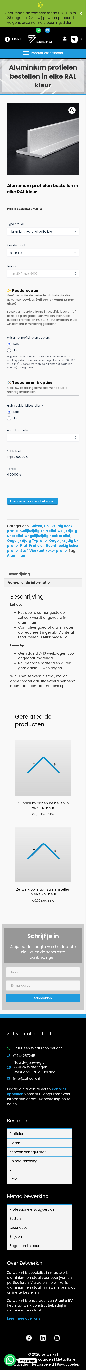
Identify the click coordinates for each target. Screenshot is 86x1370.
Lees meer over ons (23, 1318)
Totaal (11, 469)
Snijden (15, 1236)
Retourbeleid (43, 1364)
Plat (23, 545)
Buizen (36, 526)
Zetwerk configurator (27, 1152)
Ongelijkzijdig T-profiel (27, 540)
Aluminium (16, 555)
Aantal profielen (18, 430)
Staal (13, 1179)
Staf (24, 550)
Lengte (12, 266)
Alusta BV (64, 1300)
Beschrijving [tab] (19, 574)
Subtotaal (14, 451)
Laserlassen (19, 1227)
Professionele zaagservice (32, 1209)
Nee (16, 344)
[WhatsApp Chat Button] (10, 1360)
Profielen (37, 545)
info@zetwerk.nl (26, 1078)
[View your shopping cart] (74, 39)
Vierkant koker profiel (48, 550)
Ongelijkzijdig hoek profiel (47, 535)
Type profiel (15, 224)
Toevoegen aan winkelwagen (32, 501)
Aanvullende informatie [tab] (29, 582)
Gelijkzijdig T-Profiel (38, 530)
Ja (15, 350)
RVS (12, 1170)
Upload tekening (23, 1161)
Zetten (15, 1218)
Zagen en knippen (24, 1245)
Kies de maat (16, 245)
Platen (14, 1143)
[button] (81, 13)
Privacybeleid (68, 1364)
